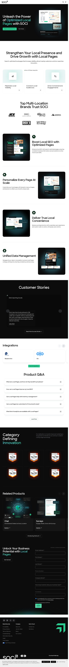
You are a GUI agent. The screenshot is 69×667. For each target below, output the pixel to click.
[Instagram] (13, 620)
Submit (38, 606)
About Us (18, 626)
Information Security (7, 636)
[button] (61, 662)
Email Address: (39, 550)
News (17, 631)
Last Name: (38, 564)
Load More (34, 419)
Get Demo (31, 629)
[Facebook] (4, 620)
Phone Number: (39, 571)
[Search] (63, 2)
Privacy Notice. (51, 599)
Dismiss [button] (53, 661)
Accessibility (6, 626)
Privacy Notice (6, 629)
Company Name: (39, 578)
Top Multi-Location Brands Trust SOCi (34, 105)
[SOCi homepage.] (10, 657)
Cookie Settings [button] (6, 633)
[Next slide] (63, 346)
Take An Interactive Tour (9, 28)
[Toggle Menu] (65, 2)
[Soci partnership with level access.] (23, 655)
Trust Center (6, 640)
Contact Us (31, 626)
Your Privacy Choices (10, 642)
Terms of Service (7, 631)
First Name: (38, 557)
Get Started (7, 560)
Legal (4, 638)
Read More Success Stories (33, 331)
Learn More (11, 323)
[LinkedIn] (7, 620)
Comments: (38, 591)
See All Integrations (34, 366)
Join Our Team (19, 629)
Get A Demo (21, 28)
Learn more (5, 664)
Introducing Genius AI (33, 536)
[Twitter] (10, 620)
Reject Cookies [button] (46, 661)
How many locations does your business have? (48, 585)
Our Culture (18, 633)
